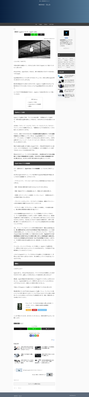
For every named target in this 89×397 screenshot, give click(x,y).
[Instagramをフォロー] (33, 336)
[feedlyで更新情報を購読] (35, 336)
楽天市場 (34, 309)
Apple (15, 323)
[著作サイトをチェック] (31, 336)
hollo (66, 38)
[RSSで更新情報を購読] (38, 336)
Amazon (28, 309)
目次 (32, 99)
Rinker (29, 307)
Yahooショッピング (42, 309)
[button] (41, 34)
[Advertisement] (44, 15)
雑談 (18, 323)
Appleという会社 (33, 102)
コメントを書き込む (34, 384)
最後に (30, 106)
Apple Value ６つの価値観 (35, 104)
